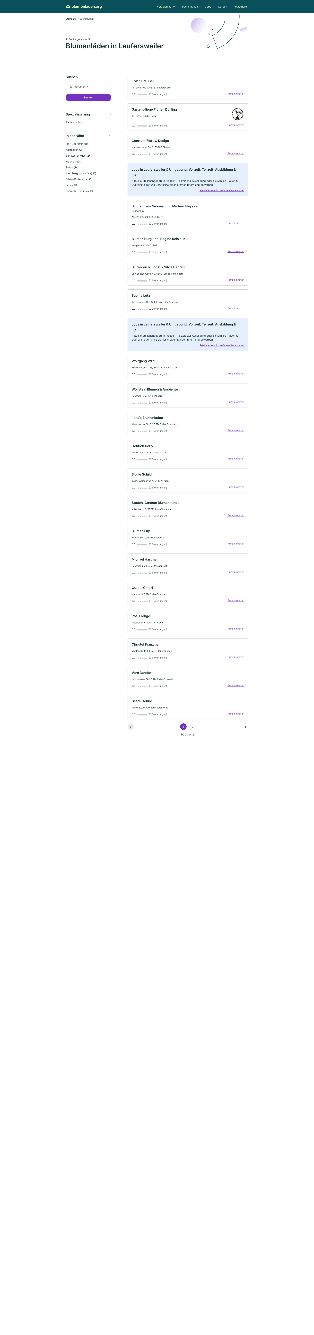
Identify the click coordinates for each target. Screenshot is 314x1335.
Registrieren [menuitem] (241, 6)
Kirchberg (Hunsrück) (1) (81, 173)
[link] (188, 87)
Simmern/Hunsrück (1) (79, 191)
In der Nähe (75, 136)
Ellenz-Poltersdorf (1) (79, 179)
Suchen (88, 97)
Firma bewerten (235, 93)
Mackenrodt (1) (75, 161)
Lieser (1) (71, 185)
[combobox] (88, 87)
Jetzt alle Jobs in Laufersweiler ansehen (222, 190)
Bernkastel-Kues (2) (78, 155)
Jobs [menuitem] (208, 6)
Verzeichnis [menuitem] (164, 6)
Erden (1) (71, 167)
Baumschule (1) (75, 122)
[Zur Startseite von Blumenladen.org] (84, 7)
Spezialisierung (78, 114)
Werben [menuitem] (222, 6)
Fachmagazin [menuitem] (190, 6)
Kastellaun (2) (74, 149)
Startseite (71, 18)
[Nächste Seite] (245, 726)
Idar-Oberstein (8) (77, 143)
